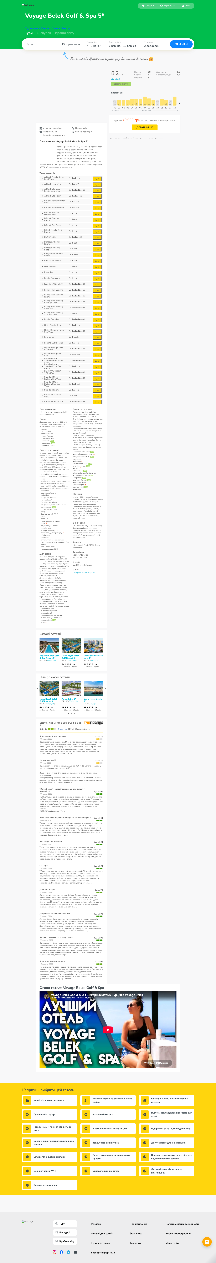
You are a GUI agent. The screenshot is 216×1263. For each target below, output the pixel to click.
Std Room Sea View (53, 401)
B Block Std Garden (53, 225)
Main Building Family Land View (53, 348)
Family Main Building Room (53, 296)
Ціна (97, 178)
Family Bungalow (52, 278)
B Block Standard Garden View (52, 213)
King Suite (49, 337)
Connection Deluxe (52, 260)
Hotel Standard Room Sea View (54, 331)
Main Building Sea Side (52, 354)
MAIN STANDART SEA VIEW (52, 372)
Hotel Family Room (53, 325)
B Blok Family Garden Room (54, 231)
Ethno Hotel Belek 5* (93, 700)
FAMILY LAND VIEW (53, 284)
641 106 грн (69, 664)
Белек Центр (61, 28)
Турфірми (135, 1243)
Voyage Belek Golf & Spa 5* (84, 572)
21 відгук (94, 660)
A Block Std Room (52, 195)
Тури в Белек (114, 138)
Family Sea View (52, 319)
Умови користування (178, 1233)
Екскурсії (64, 1232)
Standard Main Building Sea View (52, 378)
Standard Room (51, 389)
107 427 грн (91, 664)
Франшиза (136, 1233)
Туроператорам (100, 1243)
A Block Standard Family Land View (52, 190)
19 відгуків (51, 660)
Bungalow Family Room (52, 243)
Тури (29, 33)
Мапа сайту (172, 1243)
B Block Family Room (54, 207)
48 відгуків (62, 729)
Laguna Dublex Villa (53, 342)
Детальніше (145, 127)
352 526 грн (91, 707)
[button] (168, 6)
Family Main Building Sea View (53, 307)
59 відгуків (73, 701)
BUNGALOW (50, 237)
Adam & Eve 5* (69, 699)
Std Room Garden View (52, 395)
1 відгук (92, 703)
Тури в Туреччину (140, 138)
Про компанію (138, 1224)
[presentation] (38, 688)
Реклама (96, 1224)
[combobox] (168, 6)
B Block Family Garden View (54, 201)
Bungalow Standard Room (53, 254)
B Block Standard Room (52, 219)
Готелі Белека (126, 138)
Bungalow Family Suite (52, 248)
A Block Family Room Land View (54, 178)
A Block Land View (53, 184)
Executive (48, 272)
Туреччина (32, 28)
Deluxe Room (50, 266)
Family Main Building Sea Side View (53, 301)
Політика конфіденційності (182, 1224)
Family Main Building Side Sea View (53, 313)
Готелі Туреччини (155, 138)
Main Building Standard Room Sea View (53, 360)
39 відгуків (71, 660)
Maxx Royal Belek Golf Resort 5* (70, 657)
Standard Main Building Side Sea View (52, 384)
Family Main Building (53, 290)
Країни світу (64, 33)
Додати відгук (121, 83)
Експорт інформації (103, 1252)
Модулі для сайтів (102, 1233)
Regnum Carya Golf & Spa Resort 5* (49, 657)
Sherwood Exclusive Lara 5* (93, 657)
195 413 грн (69, 707)
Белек (45, 28)
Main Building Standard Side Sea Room (52, 366)
